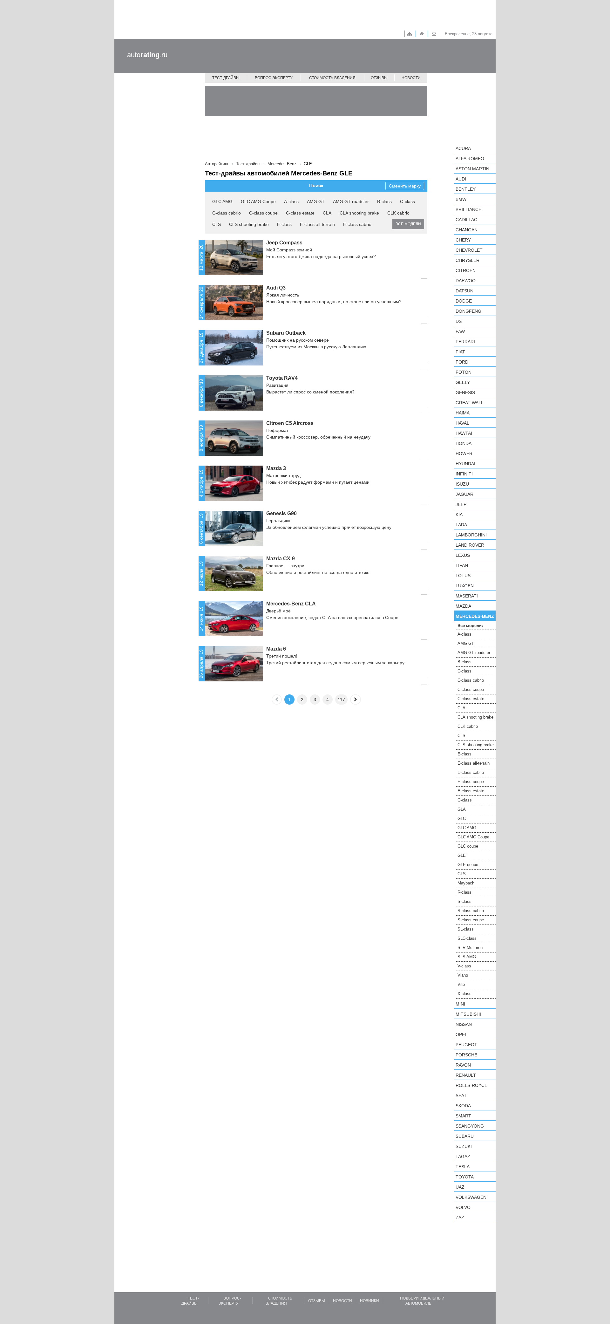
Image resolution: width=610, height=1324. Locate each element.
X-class (464, 993)
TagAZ (463, 1156)
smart (463, 1115)
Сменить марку (405, 185)
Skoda (463, 1105)
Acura (463, 148)
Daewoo (466, 280)
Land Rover (470, 545)
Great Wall (470, 402)
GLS (462, 873)
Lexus (463, 555)
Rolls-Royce (471, 1085)
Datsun (464, 290)
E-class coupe (471, 781)
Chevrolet (469, 250)
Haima (463, 412)
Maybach (466, 883)
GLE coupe (468, 864)
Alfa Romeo (470, 158)
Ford (462, 362)
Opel (461, 1034)
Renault (466, 1075)
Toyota (465, 1176)
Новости (411, 78)
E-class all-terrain (317, 224)
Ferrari (465, 341)
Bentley (466, 189)
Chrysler (467, 260)
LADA (461, 524)
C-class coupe (263, 212)
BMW (461, 199)
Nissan (464, 1024)
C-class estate (300, 212)
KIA (459, 514)
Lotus (463, 575)
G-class (465, 800)
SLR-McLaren (470, 947)
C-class (407, 201)
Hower (464, 453)
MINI (460, 1004)
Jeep (461, 504)
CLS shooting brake (249, 224)
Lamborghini (471, 534)
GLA (462, 809)
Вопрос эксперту (274, 78)
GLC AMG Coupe (258, 201)
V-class (464, 966)
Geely (463, 382)
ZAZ (460, 1217)
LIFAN (462, 565)
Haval (462, 423)
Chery (463, 239)
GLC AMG (222, 201)
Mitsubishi (468, 1014)
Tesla (463, 1166)
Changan (467, 229)
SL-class (466, 929)
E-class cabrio (357, 224)
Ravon (463, 1065)
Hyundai (465, 463)
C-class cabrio (226, 212)
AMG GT (316, 201)
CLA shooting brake (359, 212)
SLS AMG (467, 956)
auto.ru (147, 55)
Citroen (466, 270)
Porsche (466, 1054)
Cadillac (466, 219)
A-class (291, 201)
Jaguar (464, 494)
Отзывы (379, 78)
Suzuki (464, 1146)
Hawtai (464, 433)
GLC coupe (468, 846)
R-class (464, 892)
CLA (327, 212)
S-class (464, 901)
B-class (384, 201)
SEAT (461, 1095)
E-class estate (471, 790)
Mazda (463, 606)
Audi (461, 178)
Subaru (465, 1136)
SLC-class (467, 938)
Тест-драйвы (226, 78)
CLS (216, 224)
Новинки (369, 1301)
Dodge (464, 301)
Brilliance (468, 209)
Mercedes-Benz (475, 616)
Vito (461, 984)
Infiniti (464, 473)
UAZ (460, 1187)
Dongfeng (468, 311)
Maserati (467, 595)
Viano (463, 975)
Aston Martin (472, 168)
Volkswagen (471, 1197)
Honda (463, 443)
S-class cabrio (471, 910)
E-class (284, 224)
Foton (463, 372)
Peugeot (466, 1044)
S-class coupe (471, 920)
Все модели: (470, 625)
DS (459, 321)
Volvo (463, 1207)
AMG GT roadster (351, 201)
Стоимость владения (332, 78)
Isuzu (462, 484)
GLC (462, 818)
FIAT (460, 351)
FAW (460, 331)
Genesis (465, 392)
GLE (462, 855)
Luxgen (465, 585)
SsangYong (470, 1126)
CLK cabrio (398, 212)
